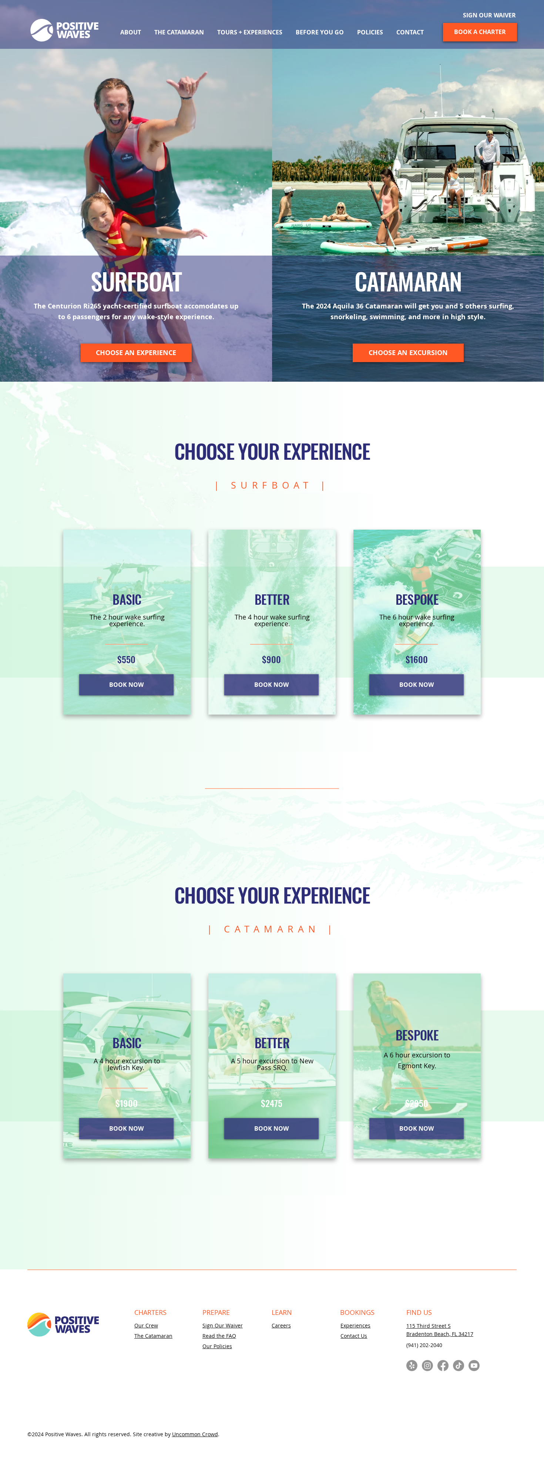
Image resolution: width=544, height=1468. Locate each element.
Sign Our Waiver (222, 1325)
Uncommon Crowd (195, 1434)
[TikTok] (458, 1365)
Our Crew (146, 1325)
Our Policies (217, 1346)
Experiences (355, 1325)
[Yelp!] (411, 1365)
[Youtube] (474, 1365)
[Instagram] (427, 1365)
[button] (250, 32)
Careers (281, 1325)
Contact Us (353, 1335)
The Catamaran (153, 1335)
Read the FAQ (219, 1335)
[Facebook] (443, 1365)
